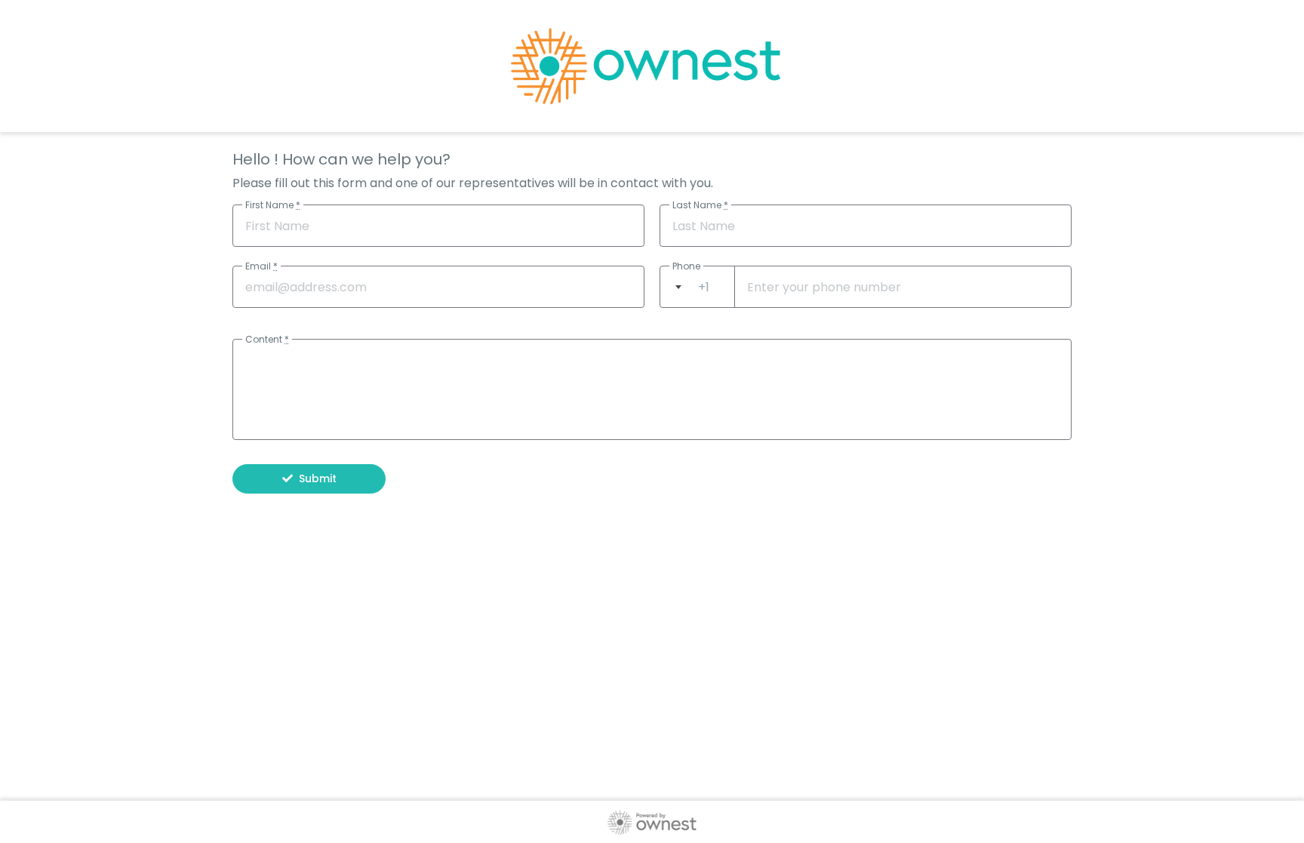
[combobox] (697, 287)
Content (267, 339)
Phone (686, 266)
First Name (272, 204)
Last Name (700, 204)
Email (261, 266)
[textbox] (697, 287)
